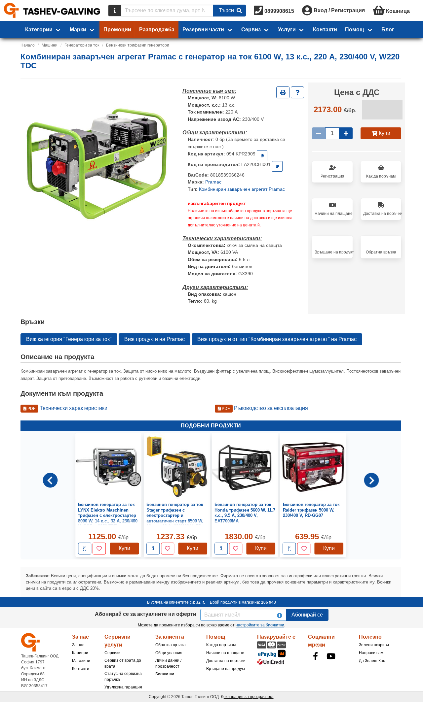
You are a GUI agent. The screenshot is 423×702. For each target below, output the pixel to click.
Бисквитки (164, 674)
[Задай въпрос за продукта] (297, 92)
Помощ (354, 29)
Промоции (117, 29)
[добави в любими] (99, 548)
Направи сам (371, 653)
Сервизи (112, 653)
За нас (78, 645)
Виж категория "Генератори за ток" (69, 339)
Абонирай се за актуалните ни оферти (145, 614)
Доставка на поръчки (226, 660)
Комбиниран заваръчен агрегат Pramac (242, 189)
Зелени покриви (374, 645)
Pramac (213, 181)
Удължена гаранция (123, 687)
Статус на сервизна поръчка (123, 676)
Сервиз (251, 29)
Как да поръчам (221, 645)
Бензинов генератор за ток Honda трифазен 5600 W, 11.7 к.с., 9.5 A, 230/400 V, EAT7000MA (244, 512)
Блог (387, 29)
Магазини (81, 660)
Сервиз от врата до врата (122, 663)
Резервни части (203, 29)
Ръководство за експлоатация (264, 408)
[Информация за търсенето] (114, 11)
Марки (78, 29)
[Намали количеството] (318, 133)
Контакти (325, 29)
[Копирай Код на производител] (277, 166)
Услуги (287, 29)
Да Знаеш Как (372, 660)
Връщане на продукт (226, 668)
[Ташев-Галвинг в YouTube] (331, 656)
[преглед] (84, 548)
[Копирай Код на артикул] (262, 155)
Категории (39, 29)
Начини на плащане (225, 653)
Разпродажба (156, 29)
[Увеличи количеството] (346, 133)
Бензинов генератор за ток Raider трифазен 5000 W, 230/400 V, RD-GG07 (311, 510)
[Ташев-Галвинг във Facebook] (315, 656)
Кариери (80, 653)
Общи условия (168, 653)
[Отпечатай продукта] (282, 92)
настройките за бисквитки (260, 625)
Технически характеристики (66, 408)
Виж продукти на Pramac (154, 339)
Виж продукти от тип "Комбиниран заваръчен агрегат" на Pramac (277, 339)
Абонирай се (307, 615)
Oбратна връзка (170, 645)
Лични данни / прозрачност (168, 663)
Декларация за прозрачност (247, 696)
